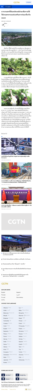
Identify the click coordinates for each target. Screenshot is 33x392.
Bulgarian (8, 318)
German (7, 339)
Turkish (22, 352)
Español (18, 292)
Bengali (6, 315)
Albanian (7, 307)
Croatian (7, 323)
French (7, 336)
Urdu (21, 357)
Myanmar (24, 315)
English (3, 292)
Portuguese (24, 326)
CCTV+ (3, 300)
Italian (6, 357)
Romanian (23, 331)
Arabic (6, 310)
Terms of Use (13, 389)
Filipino (7, 334)
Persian (22, 320)
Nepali (22, 318)
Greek (7, 341)
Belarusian (8, 313)
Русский (3, 297)
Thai (21, 349)
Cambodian (7, 320)
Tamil (21, 346)
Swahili (23, 344)
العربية (18, 294)
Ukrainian (24, 354)
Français (3, 294)
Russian (23, 334)
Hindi (6, 349)
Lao (21, 307)
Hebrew (6, 346)
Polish (22, 323)
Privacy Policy (4, 389)
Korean (7, 362)
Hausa (6, 344)
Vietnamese (24, 360)
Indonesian (10, 354)
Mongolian (23, 313)
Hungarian (8, 352)
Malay (24, 310)
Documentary (19, 297)
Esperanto (8, 331)
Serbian (22, 336)
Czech (6, 326)
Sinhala (22, 339)
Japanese (7, 360)
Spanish (23, 341)
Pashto (22, 328)
